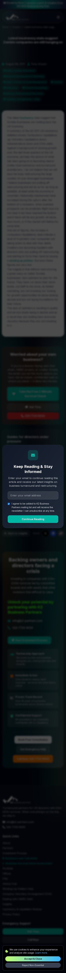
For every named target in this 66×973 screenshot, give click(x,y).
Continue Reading (33, 519)
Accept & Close (33, 958)
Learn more (41, 952)
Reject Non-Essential (33, 965)
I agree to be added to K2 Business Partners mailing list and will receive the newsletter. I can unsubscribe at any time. (33, 507)
